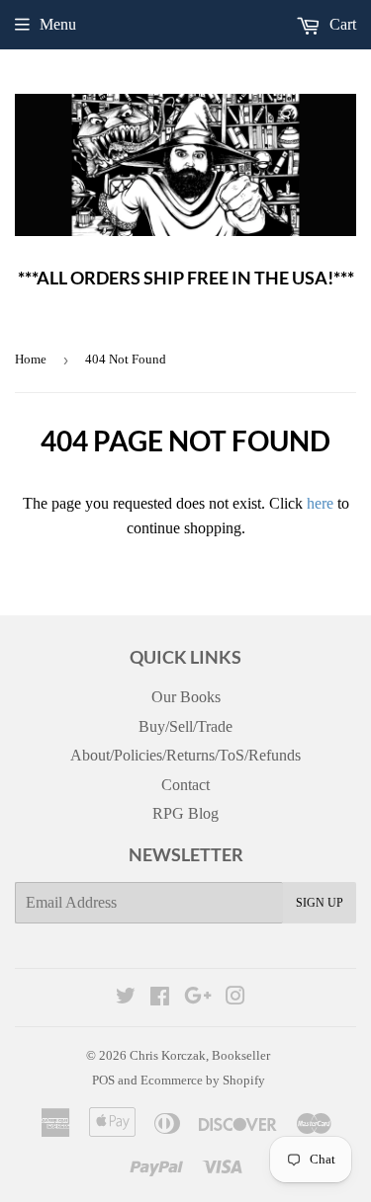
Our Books (186, 696)
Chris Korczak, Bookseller (200, 1055)
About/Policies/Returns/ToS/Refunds (185, 755)
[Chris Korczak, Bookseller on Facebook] (159, 998)
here (320, 503)
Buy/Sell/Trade (185, 726)
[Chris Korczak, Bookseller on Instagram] (235, 998)
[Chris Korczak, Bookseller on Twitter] (126, 998)
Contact (185, 784)
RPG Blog (185, 813)
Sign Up (319, 903)
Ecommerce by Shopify (202, 1080)
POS (103, 1080)
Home (30, 359)
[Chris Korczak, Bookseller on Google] (198, 998)
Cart (340, 24)
